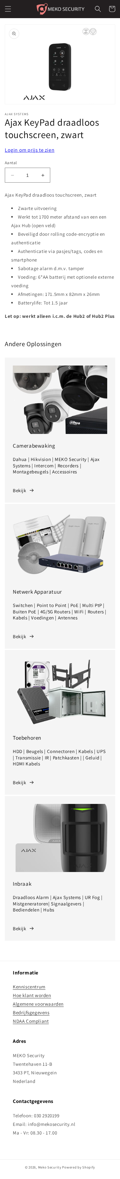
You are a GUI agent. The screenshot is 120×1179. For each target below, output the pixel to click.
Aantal (11, 162)
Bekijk (19, 490)
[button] (8, 9)
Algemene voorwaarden (38, 1004)
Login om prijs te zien (29, 150)
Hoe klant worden (32, 995)
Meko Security (49, 1167)
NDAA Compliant (31, 1021)
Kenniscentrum (29, 987)
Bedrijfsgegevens (31, 1012)
